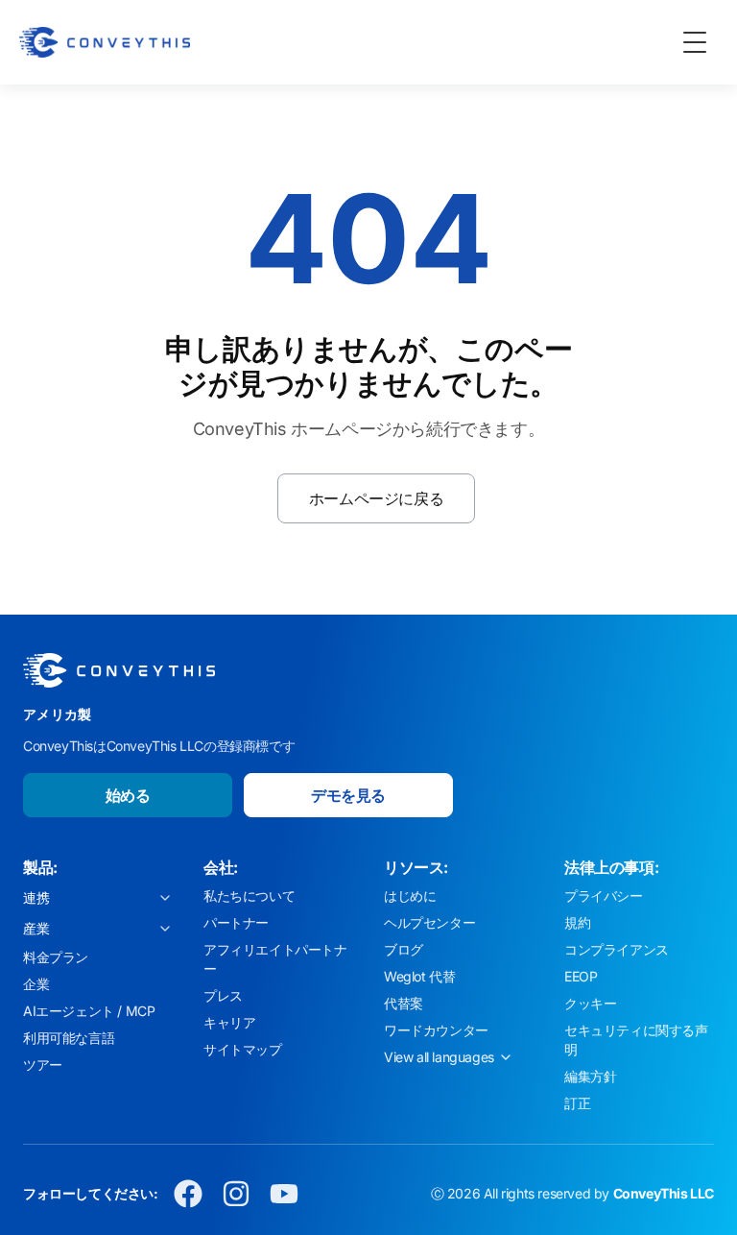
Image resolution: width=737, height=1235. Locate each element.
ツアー (42, 1064)
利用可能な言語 (68, 1037)
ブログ (403, 949)
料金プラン (55, 957)
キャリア (229, 1022)
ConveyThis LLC (663, 1193)
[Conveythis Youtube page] (284, 1193)
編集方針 (590, 1076)
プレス (223, 995)
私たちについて (249, 895)
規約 (577, 922)
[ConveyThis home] (104, 42)
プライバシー (603, 895)
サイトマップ (242, 1049)
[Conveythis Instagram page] (236, 1193)
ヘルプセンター (429, 922)
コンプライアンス (616, 949)
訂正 (577, 1103)
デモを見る (348, 795)
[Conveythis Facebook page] (188, 1193)
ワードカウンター (436, 1030)
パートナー (236, 922)
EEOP (580, 976)
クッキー (590, 1003)
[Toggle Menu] (695, 42)
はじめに (410, 895)
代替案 (403, 1003)
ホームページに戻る (376, 498)
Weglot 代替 (419, 976)
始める (128, 795)
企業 (36, 984)
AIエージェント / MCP (89, 1011)
